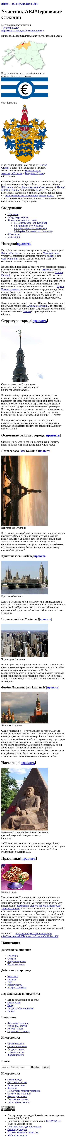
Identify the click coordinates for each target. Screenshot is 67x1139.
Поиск (5, 1061)
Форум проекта (15, 1055)
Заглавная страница (17, 1023)
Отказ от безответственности (22, 1132)
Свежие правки (15, 1043)
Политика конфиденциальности (24, 1126)
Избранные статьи (17, 1025)
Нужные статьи (15, 1052)
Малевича (48, 269)
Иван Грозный (33, 170)
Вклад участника (16, 1085)
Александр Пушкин (11, 173)
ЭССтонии (7, 187)
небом (39, 190)
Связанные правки (17, 1082)
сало (3, 258)
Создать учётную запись (20, 1008)
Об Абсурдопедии (17, 1129)
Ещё (9, 982)
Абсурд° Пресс (15, 1028)
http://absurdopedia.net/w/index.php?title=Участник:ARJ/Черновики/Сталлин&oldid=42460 (29, 935)
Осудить (11, 958)
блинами (13, 258)
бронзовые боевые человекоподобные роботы (29, 195)
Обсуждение (14, 1002)
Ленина (27, 311)
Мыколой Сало (51, 253)
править (24, 244)
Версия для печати (17, 1096)
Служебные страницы (19, 1093)
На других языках (16, 987)
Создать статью (15, 1049)
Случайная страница (18, 1031)
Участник (12, 956)
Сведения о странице (18, 1102)
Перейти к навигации (12, 30)
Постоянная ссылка (17, 1099)
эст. (23, 450)
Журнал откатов (16, 964)
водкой (50, 255)
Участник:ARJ (11, 27)
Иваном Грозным (10, 253)
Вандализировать (16, 961)
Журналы (12, 1088)
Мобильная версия (17, 1135)
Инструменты (14, 984)
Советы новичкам (17, 1046)
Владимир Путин (34, 173)
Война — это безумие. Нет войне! (19, 3)
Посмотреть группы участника (23, 1090)
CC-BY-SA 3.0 (53, 1121)
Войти (10, 1011)
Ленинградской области (34, 187)
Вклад (10, 1005)
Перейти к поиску (34, 30)
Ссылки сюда (14, 1079)
